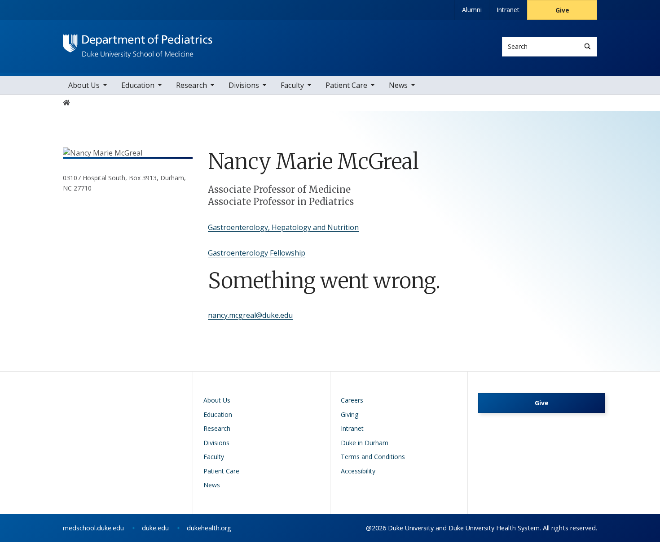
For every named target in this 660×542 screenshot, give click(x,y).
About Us (84, 85)
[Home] (137, 43)
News (398, 85)
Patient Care (346, 85)
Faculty (292, 85)
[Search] (587, 46)
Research (191, 85)
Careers (352, 400)
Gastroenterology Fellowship (256, 253)
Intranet (508, 9)
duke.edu (155, 528)
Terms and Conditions (373, 456)
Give (562, 10)
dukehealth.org (209, 528)
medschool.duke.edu (93, 528)
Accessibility (358, 471)
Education (137, 85)
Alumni (472, 9)
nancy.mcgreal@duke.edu (250, 315)
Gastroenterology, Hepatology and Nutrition (283, 227)
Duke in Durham (364, 442)
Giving (349, 414)
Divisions (244, 85)
